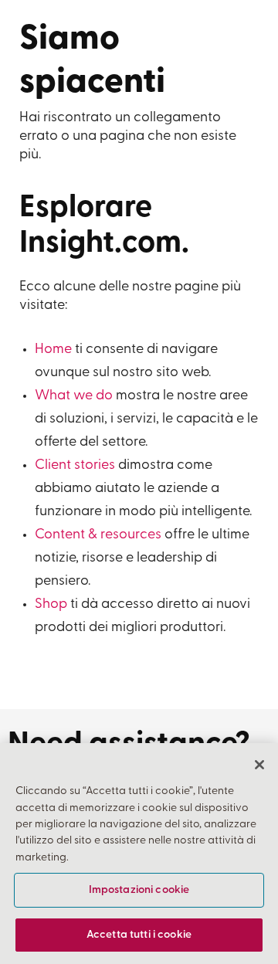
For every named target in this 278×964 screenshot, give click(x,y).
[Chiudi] (259, 765)
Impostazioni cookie (139, 890)
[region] (139, 853)
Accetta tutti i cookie (139, 935)
